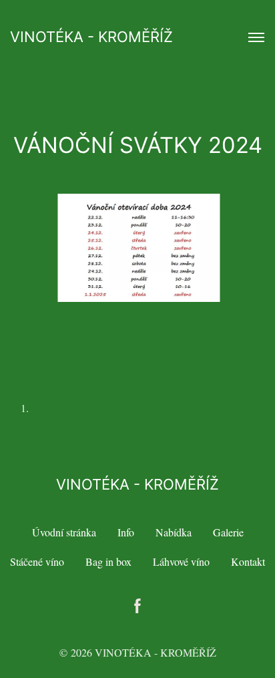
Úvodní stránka (64, 532)
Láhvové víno (181, 561)
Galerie (228, 532)
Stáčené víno (37, 561)
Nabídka (174, 532)
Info (125, 532)
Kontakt (248, 561)
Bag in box (108, 561)
